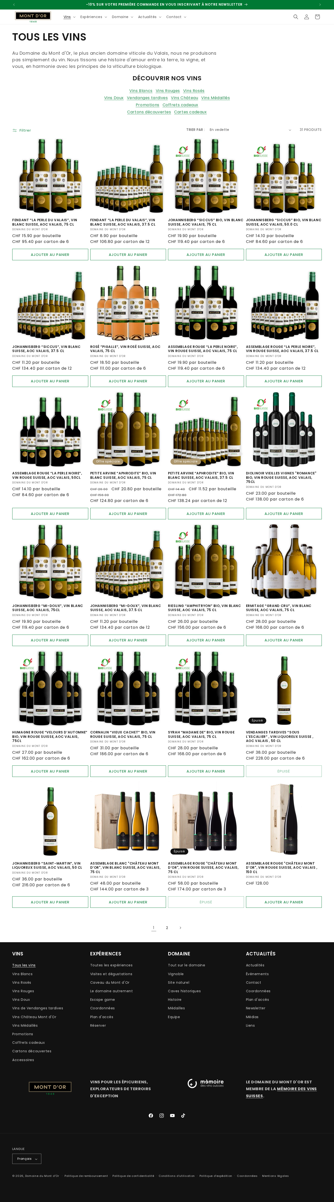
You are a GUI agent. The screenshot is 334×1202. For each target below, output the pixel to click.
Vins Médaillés (215, 98)
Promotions (147, 105)
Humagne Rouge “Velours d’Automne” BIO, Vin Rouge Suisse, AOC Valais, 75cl (50, 736)
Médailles (176, 1008)
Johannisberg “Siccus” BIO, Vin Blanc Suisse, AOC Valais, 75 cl (206, 222)
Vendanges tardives (147, 98)
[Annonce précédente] (14, 4)
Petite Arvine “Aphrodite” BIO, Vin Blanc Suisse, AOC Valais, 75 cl (123, 475)
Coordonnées (102, 1008)
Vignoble (176, 973)
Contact (253, 982)
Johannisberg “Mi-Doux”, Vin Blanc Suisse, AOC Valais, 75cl (47, 608)
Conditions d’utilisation (177, 1176)
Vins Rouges (168, 91)
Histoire (175, 999)
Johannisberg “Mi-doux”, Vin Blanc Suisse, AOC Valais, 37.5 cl (125, 608)
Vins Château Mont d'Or (34, 1016)
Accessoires (23, 1059)
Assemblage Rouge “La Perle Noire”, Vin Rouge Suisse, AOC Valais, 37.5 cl (282, 349)
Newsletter (256, 1008)
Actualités (255, 965)
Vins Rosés (194, 91)
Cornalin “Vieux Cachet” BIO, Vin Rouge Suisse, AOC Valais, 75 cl (123, 734)
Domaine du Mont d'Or (42, 1176)
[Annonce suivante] (320, 4)
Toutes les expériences (111, 965)
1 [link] (154, 927)
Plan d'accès (101, 1016)
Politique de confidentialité (133, 1176)
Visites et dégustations (111, 973)
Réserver (98, 1025)
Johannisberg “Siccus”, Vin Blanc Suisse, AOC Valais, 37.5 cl (46, 349)
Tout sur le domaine (186, 965)
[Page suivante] (180, 927)
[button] (69, 17)
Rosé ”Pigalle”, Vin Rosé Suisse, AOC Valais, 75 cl (125, 349)
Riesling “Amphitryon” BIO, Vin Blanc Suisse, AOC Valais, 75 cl (204, 608)
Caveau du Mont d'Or (110, 982)
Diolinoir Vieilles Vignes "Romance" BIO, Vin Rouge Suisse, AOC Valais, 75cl (281, 477)
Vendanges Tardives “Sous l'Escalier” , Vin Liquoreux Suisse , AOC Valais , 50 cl (279, 736)
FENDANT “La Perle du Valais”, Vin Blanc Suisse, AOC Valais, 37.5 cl (123, 222)
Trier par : (195, 129)
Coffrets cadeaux (181, 105)
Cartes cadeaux (190, 112)
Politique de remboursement (86, 1176)
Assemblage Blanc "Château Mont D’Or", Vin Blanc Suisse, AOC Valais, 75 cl (125, 867)
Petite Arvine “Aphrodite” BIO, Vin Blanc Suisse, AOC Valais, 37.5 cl (201, 475)
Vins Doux (114, 98)
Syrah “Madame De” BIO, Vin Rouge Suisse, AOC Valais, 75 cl (201, 734)
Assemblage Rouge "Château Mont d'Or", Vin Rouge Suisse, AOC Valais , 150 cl (281, 867)
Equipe (174, 1016)
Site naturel (178, 982)
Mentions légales (275, 1176)
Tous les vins (24, 965)
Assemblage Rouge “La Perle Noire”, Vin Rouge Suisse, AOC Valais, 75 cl (203, 349)
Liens (250, 1025)
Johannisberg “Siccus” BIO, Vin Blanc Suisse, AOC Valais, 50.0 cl (284, 222)
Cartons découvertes (149, 112)
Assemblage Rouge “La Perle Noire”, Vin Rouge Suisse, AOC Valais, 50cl (47, 475)
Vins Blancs (141, 91)
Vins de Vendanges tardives (37, 1008)
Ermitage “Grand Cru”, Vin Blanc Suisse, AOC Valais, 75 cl (279, 608)
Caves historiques (184, 990)
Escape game (102, 999)
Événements (257, 973)
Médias (252, 1016)
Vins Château (184, 98)
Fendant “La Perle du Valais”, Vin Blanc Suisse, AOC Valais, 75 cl (44, 222)
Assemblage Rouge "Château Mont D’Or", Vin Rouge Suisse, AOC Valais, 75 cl (203, 867)
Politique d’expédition (216, 1176)
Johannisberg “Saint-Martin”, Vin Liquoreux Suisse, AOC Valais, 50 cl (47, 865)
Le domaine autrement (111, 990)
